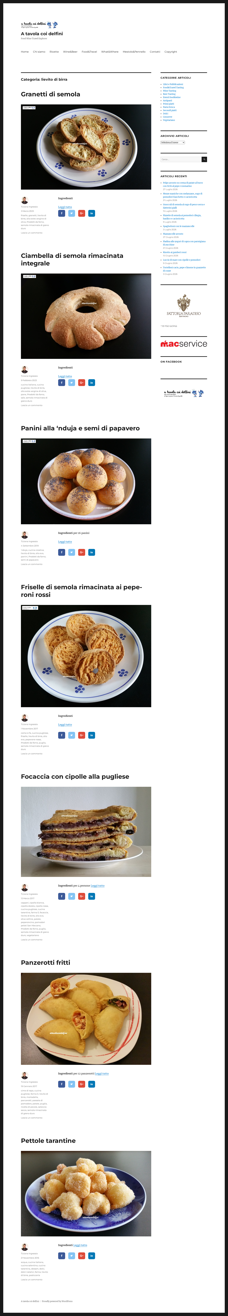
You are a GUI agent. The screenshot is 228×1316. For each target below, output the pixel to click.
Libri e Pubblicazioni (173, 84)
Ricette (54, 51)
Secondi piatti (170, 110)
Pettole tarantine (48, 1140)
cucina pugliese (40, 733)
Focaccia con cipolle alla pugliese (75, 776)
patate (37, 919)
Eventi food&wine (172, 97)
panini (24, 556)
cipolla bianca (37, 902)
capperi (25, 902)
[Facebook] (61, 213)
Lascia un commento (31, 232)
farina (38, 1272)
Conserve (167, 117)
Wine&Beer (70, 51)
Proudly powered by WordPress (57, 1301)
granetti (33, 215)
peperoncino (27, 922)
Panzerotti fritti (45, 962)
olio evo (39, 553)
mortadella (32, 1097)
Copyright (171, 51)
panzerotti (26, 1100)
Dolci (165, 113)
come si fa (26, 733)
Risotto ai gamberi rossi (174, 252)
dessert (34, 1268)
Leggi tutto (65, 207)
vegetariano (33, 935)
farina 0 (35, 912)
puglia (42, 742)
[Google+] (81, 213)
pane (23, 394)
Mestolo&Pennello (134, 51)
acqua (24, 1262)
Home (25, 51)
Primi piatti (168, 104)
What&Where (109, 51)
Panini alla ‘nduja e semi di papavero (80, 428)
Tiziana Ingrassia (29, 206)
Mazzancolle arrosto (173, 234)
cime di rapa (27, 1090)
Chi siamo (39, 51)
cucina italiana (28, 384)
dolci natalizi (27, 1272)
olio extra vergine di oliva (33, 391)
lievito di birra (38, 388)
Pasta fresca (169, 107)
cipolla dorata (28, 906)
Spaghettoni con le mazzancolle (178, 226)
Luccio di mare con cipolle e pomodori (181, 260)
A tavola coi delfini (42, 33)
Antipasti (167, 100)
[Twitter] (71, 213)
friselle (24, 215)
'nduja (24, 550)
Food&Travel (89, 51)
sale (23, 397)
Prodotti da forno (35, 222)
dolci (41, 1268)
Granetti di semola (50, 94)
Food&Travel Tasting (173, 87)
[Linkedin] (91, 213)
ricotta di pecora (29, 1107)
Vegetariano (169, 120)
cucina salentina (29, 1265)
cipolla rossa (42, 906)
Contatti (155, 51)
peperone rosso (33, 739)
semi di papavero (29, 560)
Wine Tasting (169, 91)
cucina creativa (36, 550)
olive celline (27, 919)
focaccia (44, 912)
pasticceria (34, 1275)
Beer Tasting (169, 94)
